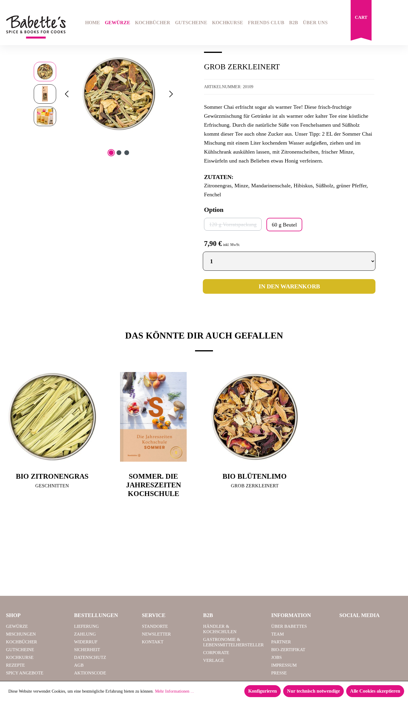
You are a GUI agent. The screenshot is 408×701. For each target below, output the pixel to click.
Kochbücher (21, 641)
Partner (281, 641)
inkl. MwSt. (231, 245)
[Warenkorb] (361, 21)
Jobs (276, 657)
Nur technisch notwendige (313, 691)
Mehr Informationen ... (174, 691)
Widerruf (85, 641)
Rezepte (15, 665)
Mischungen (21, 634)
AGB (79, 665)
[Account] (398, 23)
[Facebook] (346, 629)
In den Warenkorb (289, 286)
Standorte (155, 626)
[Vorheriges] (66, 94)
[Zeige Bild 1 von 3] (111, 152)
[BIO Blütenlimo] (254, 417)
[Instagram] (361, 629)
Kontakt (152, 641)
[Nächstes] (171, 94)
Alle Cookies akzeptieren (375, 691)
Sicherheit (87, 649)
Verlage (213, 660)
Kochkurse (19, 657)
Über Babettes (289, 626)
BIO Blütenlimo (255, 476)
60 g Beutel (284, 225)
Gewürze (17, 626)
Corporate (216, 652)
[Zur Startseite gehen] (34, 27)
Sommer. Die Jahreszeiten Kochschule (153, 485)
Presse (279, 673)
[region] (105, 94)
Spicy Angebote (24, 673)
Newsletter (156, 634)
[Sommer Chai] (119, 93)
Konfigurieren (262, 691)
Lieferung (86, 626)
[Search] (383, 23)
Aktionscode (90, 673)
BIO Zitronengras (52, 476)
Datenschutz (90, 657)
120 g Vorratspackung (235, 224)
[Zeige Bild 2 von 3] (118, 152)
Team (277, 634)
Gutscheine (20, 649)
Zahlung (85, 634)
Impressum (284, 665)
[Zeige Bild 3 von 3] (126, 152)
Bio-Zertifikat (288, 649)
